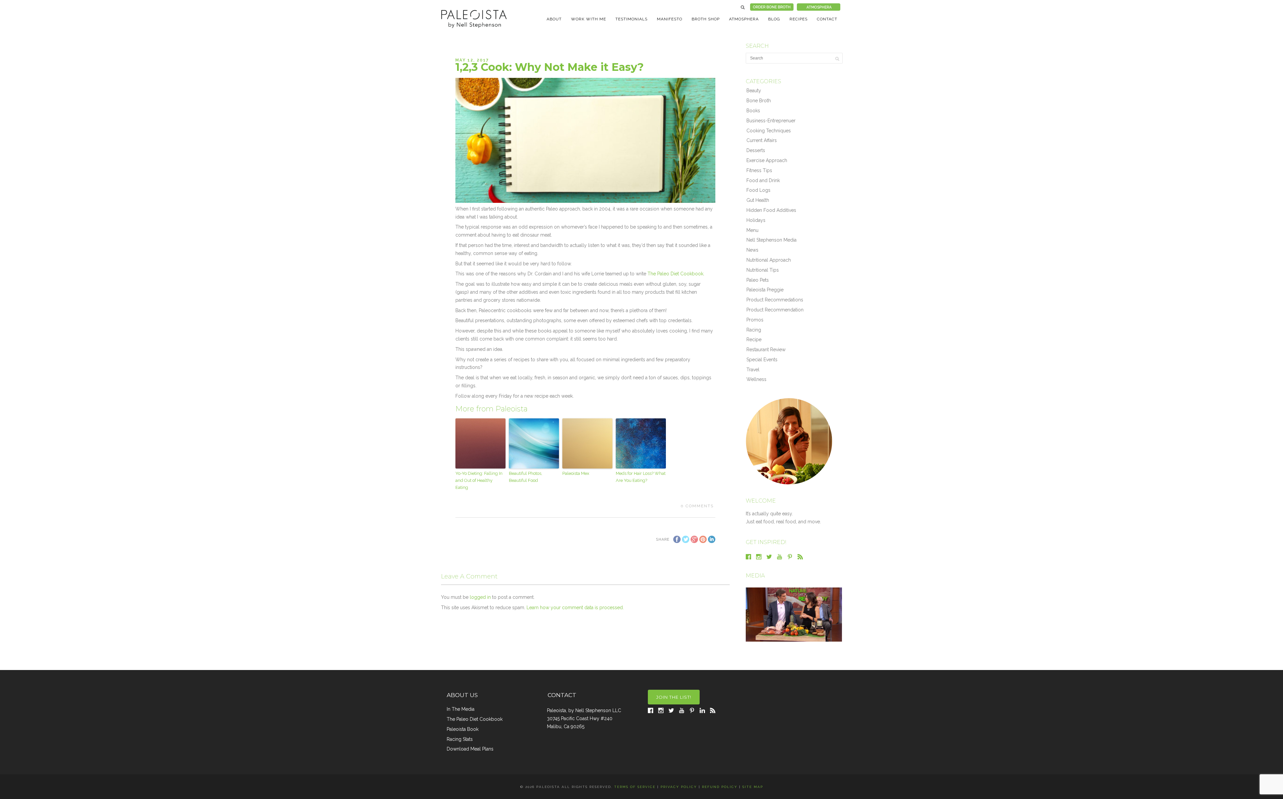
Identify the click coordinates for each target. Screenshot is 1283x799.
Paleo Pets (757, 280)
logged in (480, 597)
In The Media (460, 709)
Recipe (753, 339)
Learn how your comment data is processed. (575, 607)
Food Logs (758, 190)
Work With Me (588, 19)
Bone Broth (758, 100)
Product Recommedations (774, 299)
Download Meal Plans (470, 749)
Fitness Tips (759, 170)
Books (753, 110)
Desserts (755, 150)
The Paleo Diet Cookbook (475, 719)
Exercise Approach (766, 160)
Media (755, 575)
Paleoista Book (462, 729)
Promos (754, 319)
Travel (752, 369)
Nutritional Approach (768, 260)
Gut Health (757, 200)
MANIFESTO (669, 19)
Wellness (756, 379)
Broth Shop (706, 19)
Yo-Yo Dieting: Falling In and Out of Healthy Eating (479, 480)
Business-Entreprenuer (771, 120)
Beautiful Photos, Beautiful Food (525, 477)
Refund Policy (719, 787)
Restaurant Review (766, 349)
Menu (752, 230)
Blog (774, 19)
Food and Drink (763, 180)
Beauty (753, 90)
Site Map (752, 787)
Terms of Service (635, 787)
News (752, 250)
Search (743, 7)
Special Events (761, 359)
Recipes (799, 19)
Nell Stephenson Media (771, 240)
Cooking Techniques (768, 130)
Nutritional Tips (762, 270)
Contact (827, 19)
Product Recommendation (775, 309)
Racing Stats (460, 739)
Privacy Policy (679, 787)
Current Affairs (761, 140)
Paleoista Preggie (764, 289)
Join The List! (673, 697)
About (554, 19)
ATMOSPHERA (744, 19)
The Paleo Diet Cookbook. (676, 273)
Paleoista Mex (575, 473)
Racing (753, 329)
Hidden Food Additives (771, 210)
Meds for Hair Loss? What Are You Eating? (641, 477)
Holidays (755, 220)
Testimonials (631, 19)
